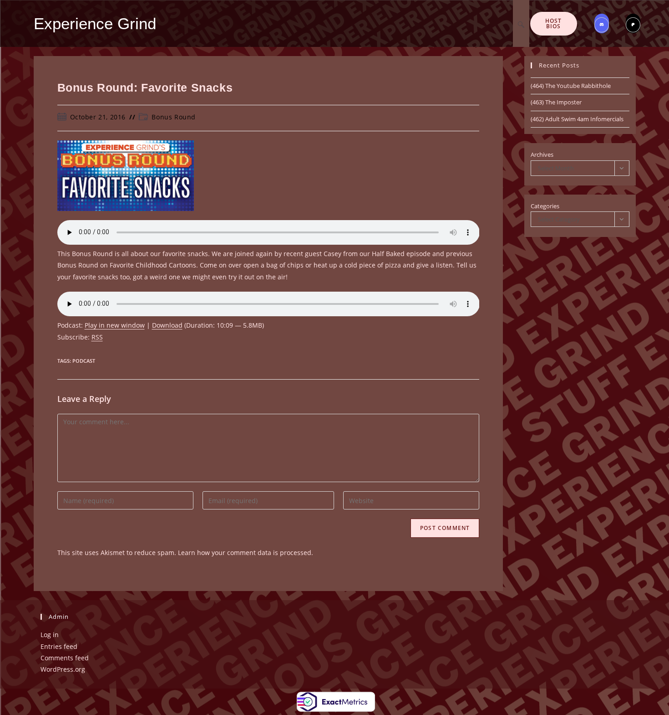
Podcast (83, 360)
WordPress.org (63, 669)
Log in (50, 634)
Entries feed (59, 646)
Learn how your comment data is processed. (245, 552)
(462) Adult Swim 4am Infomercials (577, 119)
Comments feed (65, 657)
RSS (97, 337)
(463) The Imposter (556, 102)
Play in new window (115, 325)
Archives (542, 154)
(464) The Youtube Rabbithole (571, 86)
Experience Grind (95, 23)
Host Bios (553, 23)
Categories (545, 206)
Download (167, 325)
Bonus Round (174, 117)
